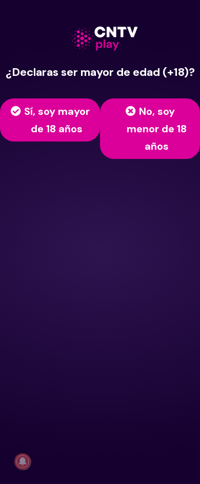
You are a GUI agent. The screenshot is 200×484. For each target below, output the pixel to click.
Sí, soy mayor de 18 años (57, 120)
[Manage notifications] (22, 461)
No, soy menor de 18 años (157, 129)
